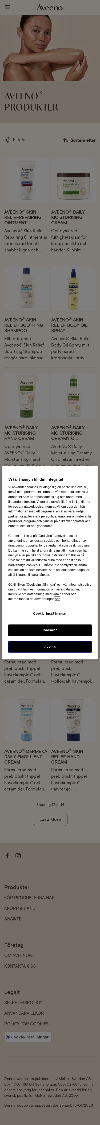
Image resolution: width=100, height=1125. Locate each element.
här (57, 599)
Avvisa (50, 647)
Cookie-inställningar (50, 613)
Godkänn (50, 630)
